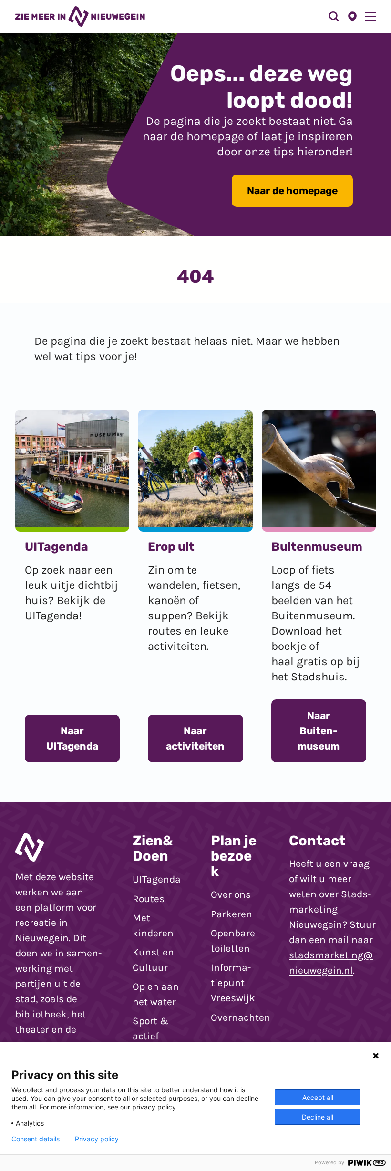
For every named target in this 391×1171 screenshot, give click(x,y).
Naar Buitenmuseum (319, 730)
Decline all (317, 1117)
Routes (149, 898)
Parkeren (231, 914)
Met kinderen (153, 925)
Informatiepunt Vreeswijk (233, 983)
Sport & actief (151, 1028)
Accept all (317, 1097)
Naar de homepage (292, 190)
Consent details (35, 1139)
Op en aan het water (156, 994)
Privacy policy (97, 1139)
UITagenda (157, 879)
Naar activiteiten (195, 738)
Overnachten (240, 1017)
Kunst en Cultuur (153, 959)
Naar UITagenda (72, 738)
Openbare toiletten (233, 940)
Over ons (231, 894)
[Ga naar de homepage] (80, 16)
